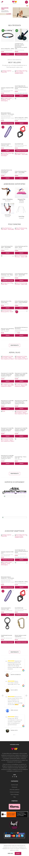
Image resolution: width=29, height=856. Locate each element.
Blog (14, 796)
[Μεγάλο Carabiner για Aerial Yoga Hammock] (21, 623)
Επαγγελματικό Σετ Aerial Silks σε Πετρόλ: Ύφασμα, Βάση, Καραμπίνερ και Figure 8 (7, 374)
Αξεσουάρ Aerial (9, 50)
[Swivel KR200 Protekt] (21, 131)
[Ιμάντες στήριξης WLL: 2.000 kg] (21, 104)
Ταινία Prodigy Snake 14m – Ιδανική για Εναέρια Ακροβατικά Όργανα (21, 87)
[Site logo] (14, 2)
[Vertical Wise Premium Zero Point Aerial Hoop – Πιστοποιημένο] (7, 154)
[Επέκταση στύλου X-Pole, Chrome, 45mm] (7, 283)
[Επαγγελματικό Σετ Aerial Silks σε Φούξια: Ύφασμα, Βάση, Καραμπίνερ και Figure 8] (7, 411)
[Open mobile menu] (26, 2)
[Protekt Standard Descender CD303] (7, 623)
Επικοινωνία (14, 787)
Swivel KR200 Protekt (19, 143)
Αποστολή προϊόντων (14, 789)
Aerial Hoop (3, 50)
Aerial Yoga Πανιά (6, 116)
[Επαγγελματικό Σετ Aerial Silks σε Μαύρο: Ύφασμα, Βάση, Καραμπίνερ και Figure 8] (21, 358)
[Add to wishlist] (13, 30)
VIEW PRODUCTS (14, 345)
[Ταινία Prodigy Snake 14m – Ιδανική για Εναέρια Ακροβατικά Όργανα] (21, 72)
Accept (18, 853)
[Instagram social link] (14, 777)
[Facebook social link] (12, 777)
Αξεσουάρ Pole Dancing (19, 50)
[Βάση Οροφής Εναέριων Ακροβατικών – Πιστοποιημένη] (7, 99)
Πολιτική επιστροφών (14, 792)
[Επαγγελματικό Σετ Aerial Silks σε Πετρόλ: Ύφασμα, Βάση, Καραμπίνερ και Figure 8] (7, 358)
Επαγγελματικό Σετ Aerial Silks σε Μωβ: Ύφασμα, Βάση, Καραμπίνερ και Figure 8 (7, 402)
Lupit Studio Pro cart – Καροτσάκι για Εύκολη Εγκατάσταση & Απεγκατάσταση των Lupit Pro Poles (21, 46)
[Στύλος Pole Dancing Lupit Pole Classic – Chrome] (21, 229)
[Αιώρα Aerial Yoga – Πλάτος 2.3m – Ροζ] (21, 444)
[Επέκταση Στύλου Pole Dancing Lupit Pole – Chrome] (7, 311)
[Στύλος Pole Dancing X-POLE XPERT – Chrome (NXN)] (21, 154)
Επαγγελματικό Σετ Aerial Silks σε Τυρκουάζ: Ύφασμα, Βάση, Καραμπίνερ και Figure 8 (7, 457)
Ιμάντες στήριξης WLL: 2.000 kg (21, 117)
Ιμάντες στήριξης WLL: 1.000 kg (7, 48)
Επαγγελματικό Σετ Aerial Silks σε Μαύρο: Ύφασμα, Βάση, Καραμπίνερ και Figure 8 (21, 374)
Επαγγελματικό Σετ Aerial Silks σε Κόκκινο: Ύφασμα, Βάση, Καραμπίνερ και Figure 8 (21, 429)
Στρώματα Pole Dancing (5, 276)
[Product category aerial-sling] (7, 210)
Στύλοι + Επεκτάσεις (18, 174)
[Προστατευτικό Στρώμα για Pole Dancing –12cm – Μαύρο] (7, 261)
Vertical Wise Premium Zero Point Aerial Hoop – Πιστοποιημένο (6, 171)
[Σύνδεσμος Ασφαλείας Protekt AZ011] (7, 71)
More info (10, 853)
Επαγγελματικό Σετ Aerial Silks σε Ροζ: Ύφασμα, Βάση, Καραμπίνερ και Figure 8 (21, 402)
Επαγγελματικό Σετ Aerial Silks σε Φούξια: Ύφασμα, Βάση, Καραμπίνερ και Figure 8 (7, 429)
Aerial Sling (17, 638)
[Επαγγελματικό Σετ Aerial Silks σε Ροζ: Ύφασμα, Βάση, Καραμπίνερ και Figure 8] (21, 385)
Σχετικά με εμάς (14, 784)
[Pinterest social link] (16, 777)
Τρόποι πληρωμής (14, 794)
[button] (21, 54)
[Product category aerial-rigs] (21, 212)
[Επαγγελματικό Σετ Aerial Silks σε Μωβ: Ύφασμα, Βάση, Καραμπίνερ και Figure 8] (7, 385)
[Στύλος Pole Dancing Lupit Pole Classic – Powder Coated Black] (21, 283)
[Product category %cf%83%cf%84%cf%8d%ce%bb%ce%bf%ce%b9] (7, 194)
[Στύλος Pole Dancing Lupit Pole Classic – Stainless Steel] (21, 256)
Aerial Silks (8, 90)
